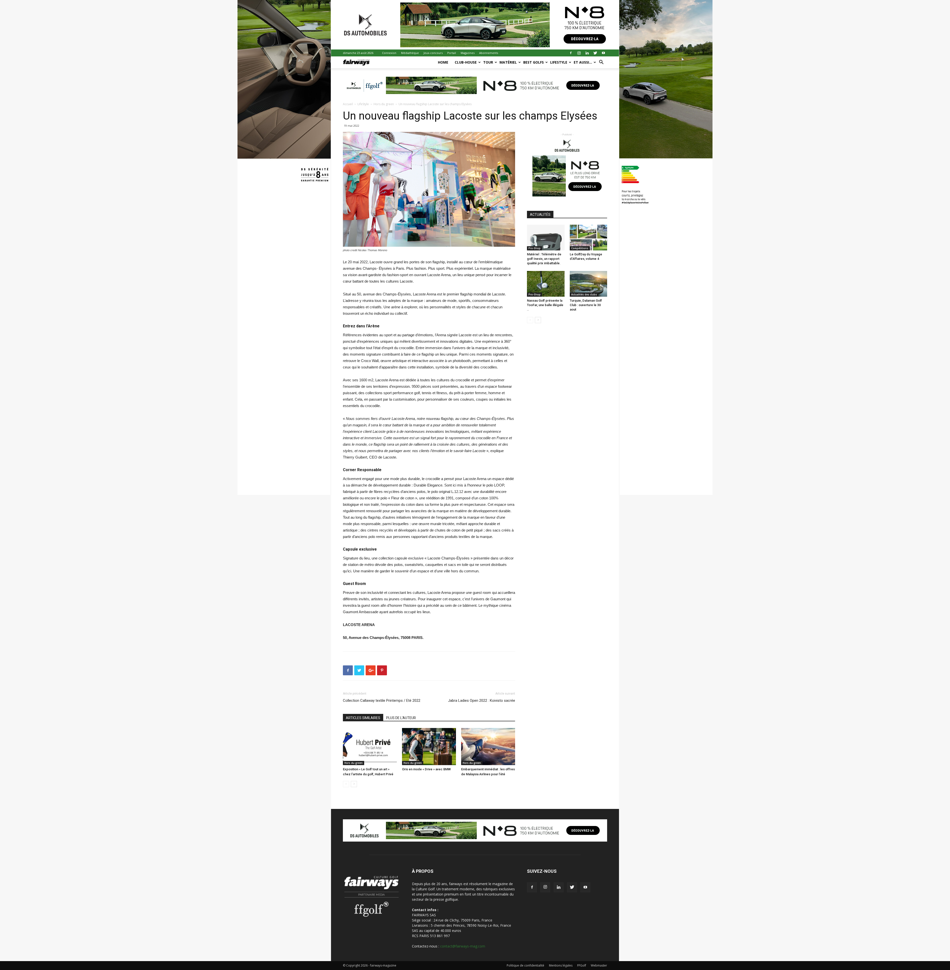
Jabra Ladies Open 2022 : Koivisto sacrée (481, 700)
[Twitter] (595, 52)
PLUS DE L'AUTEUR (401, 718)
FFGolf (581, 965)
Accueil (348, 104)
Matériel (508, 62)
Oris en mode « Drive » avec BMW (426, 769)
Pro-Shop (534, 248)
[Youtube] (603, 52)
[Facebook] (570, 52)
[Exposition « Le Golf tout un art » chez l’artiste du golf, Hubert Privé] (370, 746)
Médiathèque (410, 53)
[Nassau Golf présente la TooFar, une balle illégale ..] (546, 284)
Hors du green (384, 104)
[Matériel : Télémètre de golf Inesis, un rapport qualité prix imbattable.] (546, 237)
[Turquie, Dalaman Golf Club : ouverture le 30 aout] (588, 284)
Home (443, 62)
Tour (488, 62)
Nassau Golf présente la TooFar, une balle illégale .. (545, 305)
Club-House (466, 62)
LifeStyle (558, 62)
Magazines (468, 53)
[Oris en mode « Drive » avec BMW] (429, 746)
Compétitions (579, 248)
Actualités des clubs (584, 294)
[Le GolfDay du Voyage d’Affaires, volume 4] (588, 237)
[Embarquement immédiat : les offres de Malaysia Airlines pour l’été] (488, 746)
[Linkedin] (587, 52)
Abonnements (488, 53)
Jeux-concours (433, 53)
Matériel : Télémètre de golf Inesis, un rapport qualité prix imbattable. (544, 258)
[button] (601, 62)
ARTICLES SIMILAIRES (363, 718)
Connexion (389, 53)
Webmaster (599, 965)
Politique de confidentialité (525, 965)
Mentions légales (560, 965)
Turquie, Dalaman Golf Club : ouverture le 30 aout (586, 305)
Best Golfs (533, 62)
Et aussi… (583, 62)
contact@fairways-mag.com (462, 946)
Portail (451, 53)
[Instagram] (579, 52)
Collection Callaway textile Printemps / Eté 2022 (381, 700)
